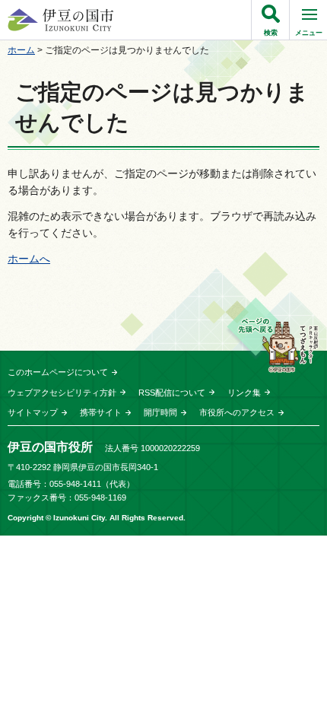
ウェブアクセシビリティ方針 (62, 392)
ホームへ (29, 259)
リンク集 (244, 392)
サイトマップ (33, 412)
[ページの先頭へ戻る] (272, 335)
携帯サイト (101, 412)
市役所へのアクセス (237, 412)
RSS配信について (171, 392)
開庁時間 (160, 412)
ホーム (21, 50)
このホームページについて (58, 372)
